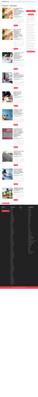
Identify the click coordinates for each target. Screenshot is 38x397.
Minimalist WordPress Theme (16, 287)
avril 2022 (12, 262)
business (29, 223)
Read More (16, 25)
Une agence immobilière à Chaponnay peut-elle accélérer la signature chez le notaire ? (19, 75)
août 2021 (12, 271)
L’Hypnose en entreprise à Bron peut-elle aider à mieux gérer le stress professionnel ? (30, 26)
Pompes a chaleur (30, 236)
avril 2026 (12, 213)
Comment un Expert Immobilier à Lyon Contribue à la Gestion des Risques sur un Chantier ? (18, 112)
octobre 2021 (12, 269)
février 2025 (12, 229)
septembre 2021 (12, 270)
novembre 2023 (12, 244)
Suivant (8, 203)
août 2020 (12, 284)
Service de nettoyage (30, 251)
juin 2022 (12, 260)
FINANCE (29, 231)
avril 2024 (12, 238)
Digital (12, 1)
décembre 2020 (12, 279)
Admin (20, 16)
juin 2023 (12, 246)
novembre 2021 (12, 268)
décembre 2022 (12, 253)
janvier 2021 (12, 278)
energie (29, 229)
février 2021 (12, 277)
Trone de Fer (5, 1)
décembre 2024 (12, 230)
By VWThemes (23, 287)
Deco (29, 1)
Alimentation (19, 1)
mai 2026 (12, 212)
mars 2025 (12, 228)
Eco (31, 1)
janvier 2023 (12, 252)
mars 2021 (12, 276)
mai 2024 (12, 237)
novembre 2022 (12, 254)
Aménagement (30, 244)
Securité (29, 249)
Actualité (23, 1)
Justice (29, 250)
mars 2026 (12, 214)
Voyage (29, 221)
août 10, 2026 (16, 16)
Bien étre (26, 1)
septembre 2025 (12, 221)
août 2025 (12, 222)
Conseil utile (29, 243)
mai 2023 (12, 247)
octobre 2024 (12, 231)
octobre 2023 (12, 245)
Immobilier (15, 1)
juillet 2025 (12, 223)
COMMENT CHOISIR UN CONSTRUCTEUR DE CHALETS (18, 189)
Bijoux (29, 222)
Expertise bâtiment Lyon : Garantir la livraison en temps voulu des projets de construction (18, 171)
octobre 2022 (12, 255)
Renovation (29, 239)
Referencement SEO (30, 238)
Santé (29, 248)
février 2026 (12, 215)
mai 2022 (12, 261)
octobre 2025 (12, 220)
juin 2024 (12, 236)
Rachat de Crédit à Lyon (31, 237)
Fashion (34, 1)
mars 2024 (12, 239)
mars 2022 (12, 263)
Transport (29, 214)
